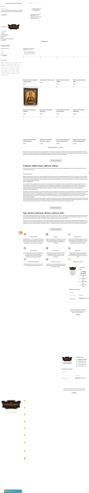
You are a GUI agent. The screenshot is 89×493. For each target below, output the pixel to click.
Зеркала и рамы (48, 404)
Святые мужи (47, 417)
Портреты (47, 433)
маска (7, 75)
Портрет (2, 70)
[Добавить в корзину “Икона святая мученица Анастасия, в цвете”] (41, 137)
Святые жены (48, 415)
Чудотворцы (47, 423)
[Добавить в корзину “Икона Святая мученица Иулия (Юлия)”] (57, 107)
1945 (6, 62)
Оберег (10, 68)
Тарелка (2, 73)
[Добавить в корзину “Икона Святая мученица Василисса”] (41, 107)
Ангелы (10, 62)
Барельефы (47, 402)
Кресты (46, 413)
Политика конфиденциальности (74, 406)
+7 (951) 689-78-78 (82, 364)
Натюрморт (6, 68)
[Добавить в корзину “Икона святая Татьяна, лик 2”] (41, 78)
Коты (8, 67)
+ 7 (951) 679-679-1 (28, 447)
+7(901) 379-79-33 (28, 404)
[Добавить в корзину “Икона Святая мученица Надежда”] (24, 107)
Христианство (14, 73)
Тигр (5, 73)
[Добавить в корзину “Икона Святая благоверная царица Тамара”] (24, 78)
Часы (46, 435)
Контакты (69, 404)
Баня (13, 62)
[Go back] (2, 43)
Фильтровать (4, 55)
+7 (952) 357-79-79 (44, 21)
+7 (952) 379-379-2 (28, 454)
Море (2, 68)
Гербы (46, 429)
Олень (14, 68)
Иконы (27, 48)
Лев (14, 67)
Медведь (17, 67)
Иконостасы (47, 406)
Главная (24, 48)
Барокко (19, 62)
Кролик (11, 67)
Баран (16, 62)
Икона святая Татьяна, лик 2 (47, 80)
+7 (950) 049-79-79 (28, 438)
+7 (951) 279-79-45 (82, 366)
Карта (2, 67)
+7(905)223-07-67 (61, 448)
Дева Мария (3, 65)
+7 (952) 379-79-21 (82, 361)
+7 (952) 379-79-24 (82, 362)
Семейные (47, 419)
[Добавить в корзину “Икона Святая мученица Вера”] (74, 78)
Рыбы (10, 70)
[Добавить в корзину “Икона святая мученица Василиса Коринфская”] (74, 137)
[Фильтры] (1, 466)
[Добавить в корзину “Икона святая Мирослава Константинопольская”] (57, 137)
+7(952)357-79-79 (52, 448)
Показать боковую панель (29, 52)
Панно (46, 425)
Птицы (6, 70)
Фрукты (9, 73)
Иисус (18, 65)
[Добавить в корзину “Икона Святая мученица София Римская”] (24, 137)
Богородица (47, 410)
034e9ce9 (2, 62)
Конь (5, 67)
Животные (11, 65)
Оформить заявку (72, 264)
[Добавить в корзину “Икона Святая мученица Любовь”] (57, 78)
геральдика (3, 75)
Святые (13, 70)
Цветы (18, 73)
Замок (15, 65)
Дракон (7, 65)
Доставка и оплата (71, 402)
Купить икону (55, 205)
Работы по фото (48, 427)
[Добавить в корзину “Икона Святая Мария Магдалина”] (74, 107)
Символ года (17, 70)
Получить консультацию (55, 160)
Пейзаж (17, 68)
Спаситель (47, 421)
